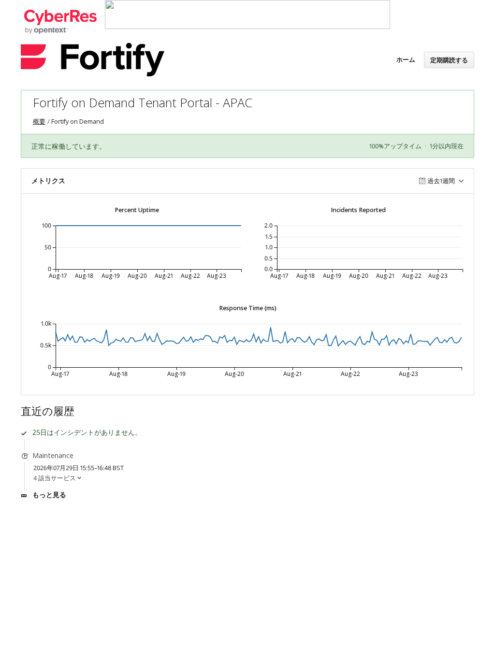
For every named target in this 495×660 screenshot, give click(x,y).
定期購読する (449, 60)
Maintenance (52, 455)
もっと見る (49, 494)
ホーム (405, 59)
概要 (39, 121)
